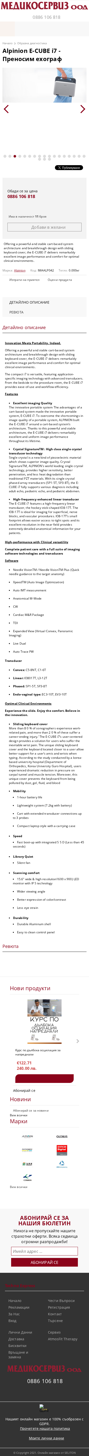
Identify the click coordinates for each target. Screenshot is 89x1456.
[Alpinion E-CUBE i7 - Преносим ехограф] (44, 85)
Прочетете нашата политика (45, 1428)
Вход (12, 1320)
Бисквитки (17, 1345)
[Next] (81, 109)
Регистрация (59, 1307)
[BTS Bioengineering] (62, 1163)
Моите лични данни (46, 1438)
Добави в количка (44, 1078)
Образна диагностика (32, 43)
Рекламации (18, 1307)
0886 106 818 (46, 17)
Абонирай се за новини (31, 1110)
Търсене (55, 1320)
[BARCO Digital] (62, 1150)
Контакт (55, 1314)
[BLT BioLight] (27, 1163)
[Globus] (62, 1136)
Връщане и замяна (18, 1354)
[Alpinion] (27, 1136)
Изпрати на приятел (24, 280)
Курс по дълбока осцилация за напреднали (38, 1052)
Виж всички (18, 1115)
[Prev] (8, 109)
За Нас (14, 1314)
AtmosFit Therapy (62, 1339)
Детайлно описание (29, 302)
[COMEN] (27, 1177)
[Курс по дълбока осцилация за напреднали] (44, 1021)
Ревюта (16, 312)
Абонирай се (24, 1090)
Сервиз (54, 1332)
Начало (7, 43)
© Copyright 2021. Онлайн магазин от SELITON (44, 1453)
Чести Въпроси (61, 1300)
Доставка (16, 1339)
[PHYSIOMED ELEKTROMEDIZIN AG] (27, 1150)
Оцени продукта (60, 280)
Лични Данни (20, 1332)
